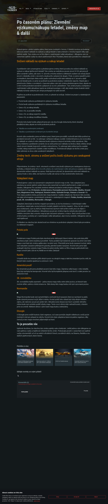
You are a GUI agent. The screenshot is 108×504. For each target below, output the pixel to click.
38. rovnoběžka (24, 278)
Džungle (20, 311)
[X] (18, 375)
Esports (64, 8)
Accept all (76, 497)
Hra (20, 8)
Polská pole (22, 229)
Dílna (46, 8)
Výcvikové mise (37, 8)
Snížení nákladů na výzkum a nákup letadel (40, 61)
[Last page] (21, 395)
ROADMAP (86, 41)
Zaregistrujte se (94, 8)
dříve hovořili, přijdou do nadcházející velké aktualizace (56, 169)
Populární (24, 392)
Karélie (20, 254)
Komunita (54, 8)
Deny (57, 497)
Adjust (96, 497)
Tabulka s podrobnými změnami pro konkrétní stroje (38, 132)
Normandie (22, 288)
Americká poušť (24, 265)
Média (27, 8)
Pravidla (86, 391)
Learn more (37, 501)
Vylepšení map (25, 178)
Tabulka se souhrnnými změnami (31, 128)
